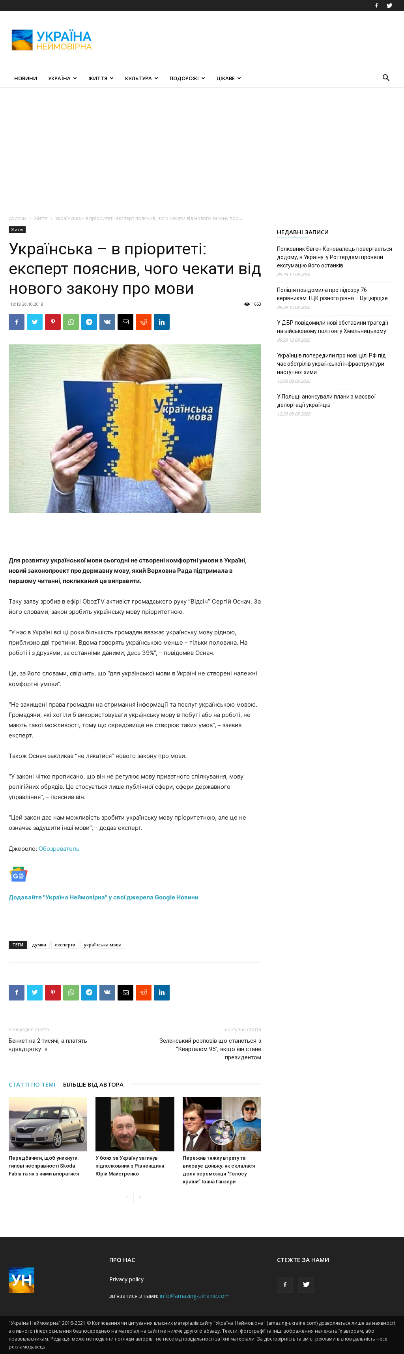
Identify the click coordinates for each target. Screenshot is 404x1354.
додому (17, 218)
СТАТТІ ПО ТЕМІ (32, 1084)
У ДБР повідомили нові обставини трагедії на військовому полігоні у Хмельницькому (332, 327)
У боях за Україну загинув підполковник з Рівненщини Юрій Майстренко (129, 1166)
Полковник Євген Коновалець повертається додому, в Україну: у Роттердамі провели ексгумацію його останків (334, 257)
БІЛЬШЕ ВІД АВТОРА (93, 1084)
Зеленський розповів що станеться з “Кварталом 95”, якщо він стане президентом (210, 1049)
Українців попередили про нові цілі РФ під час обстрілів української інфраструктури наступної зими (331, 363)
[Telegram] (89, 322)
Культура (138, 78)
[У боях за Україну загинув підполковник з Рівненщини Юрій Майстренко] (134, 1124)
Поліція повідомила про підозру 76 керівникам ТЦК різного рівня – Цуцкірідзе (332, 294)
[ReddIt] (144, 322)
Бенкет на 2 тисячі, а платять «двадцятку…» (48, 1045)
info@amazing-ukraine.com (195, 1295)
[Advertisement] (251, 40)
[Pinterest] (53, 322)
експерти (65, 945)
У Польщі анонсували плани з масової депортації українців (326, 400)
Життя (97, 78)
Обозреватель (59, 848)
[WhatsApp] (71, 322)
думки (39, 945)
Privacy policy (126, 1279)
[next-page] (140, 1197)
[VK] (107, 322)
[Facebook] (376, 5)
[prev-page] (127, 1197)
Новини (25, 78)
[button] (385, 79)
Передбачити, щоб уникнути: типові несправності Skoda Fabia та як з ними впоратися (44, 1166)
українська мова (103, 945)
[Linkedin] (162, 322)
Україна (59, 78)
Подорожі (184, 78)
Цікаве (226, 78)
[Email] (125, 322)
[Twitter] (389, 5)
